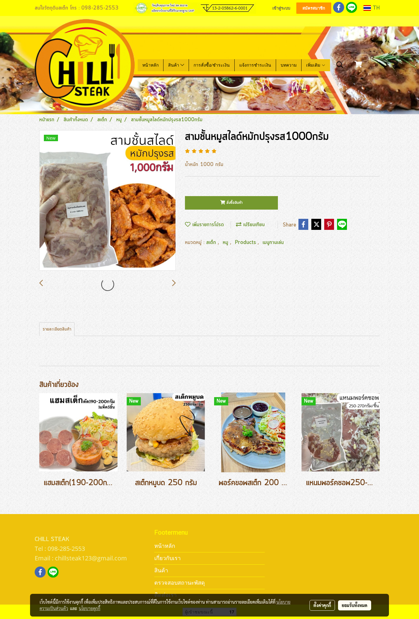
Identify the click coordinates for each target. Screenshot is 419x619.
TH (375, 8)
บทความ (289, 65)
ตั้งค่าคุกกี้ (322, 605)
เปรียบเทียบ (253, 224)
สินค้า (174, 65)
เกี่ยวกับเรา (167, 558)
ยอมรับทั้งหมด (354, 605)
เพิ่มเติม (313, 65)
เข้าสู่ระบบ (281, 8)
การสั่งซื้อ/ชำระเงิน (212, 65)
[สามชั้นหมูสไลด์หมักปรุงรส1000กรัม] (107, 200)
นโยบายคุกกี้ (89, 608)
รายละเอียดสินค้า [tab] (57, 329)
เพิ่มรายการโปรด (207, 224)
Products (246, 242)
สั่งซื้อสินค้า (234, 203)
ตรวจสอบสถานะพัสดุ (179, 582)
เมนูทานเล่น (273, 242)
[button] (340, 65)
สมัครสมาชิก (313, 8)
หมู (226, 242)
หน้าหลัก (150, 65)
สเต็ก (212, 242)
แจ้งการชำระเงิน (255, 65)
